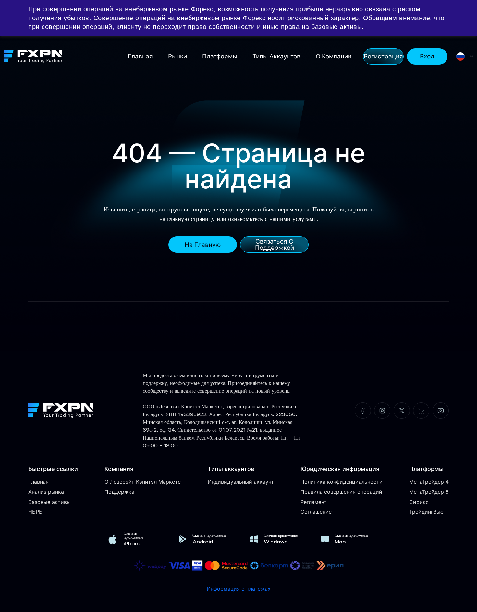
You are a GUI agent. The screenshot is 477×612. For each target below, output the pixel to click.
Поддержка (119, 492)
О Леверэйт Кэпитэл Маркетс (142, 481)
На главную (203, 245)
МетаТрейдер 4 (429, 481)
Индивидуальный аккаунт (241, 481)
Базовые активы (49, 502)
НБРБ (35, 511)
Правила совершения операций (341, 492)
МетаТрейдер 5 (429, 492)
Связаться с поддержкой (274, 244)
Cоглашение (316, 511)
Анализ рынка (46, 492)
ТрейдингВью (426, 511)
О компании (333, 56)
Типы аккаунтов (276, 56)
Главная (140, 56)
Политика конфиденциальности (341, 481)
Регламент (313, 502)
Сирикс (419, 502)
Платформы (219, 56)
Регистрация (383, 56)
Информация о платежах (239, 588)
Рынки (177, 56)
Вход (427, 56)
